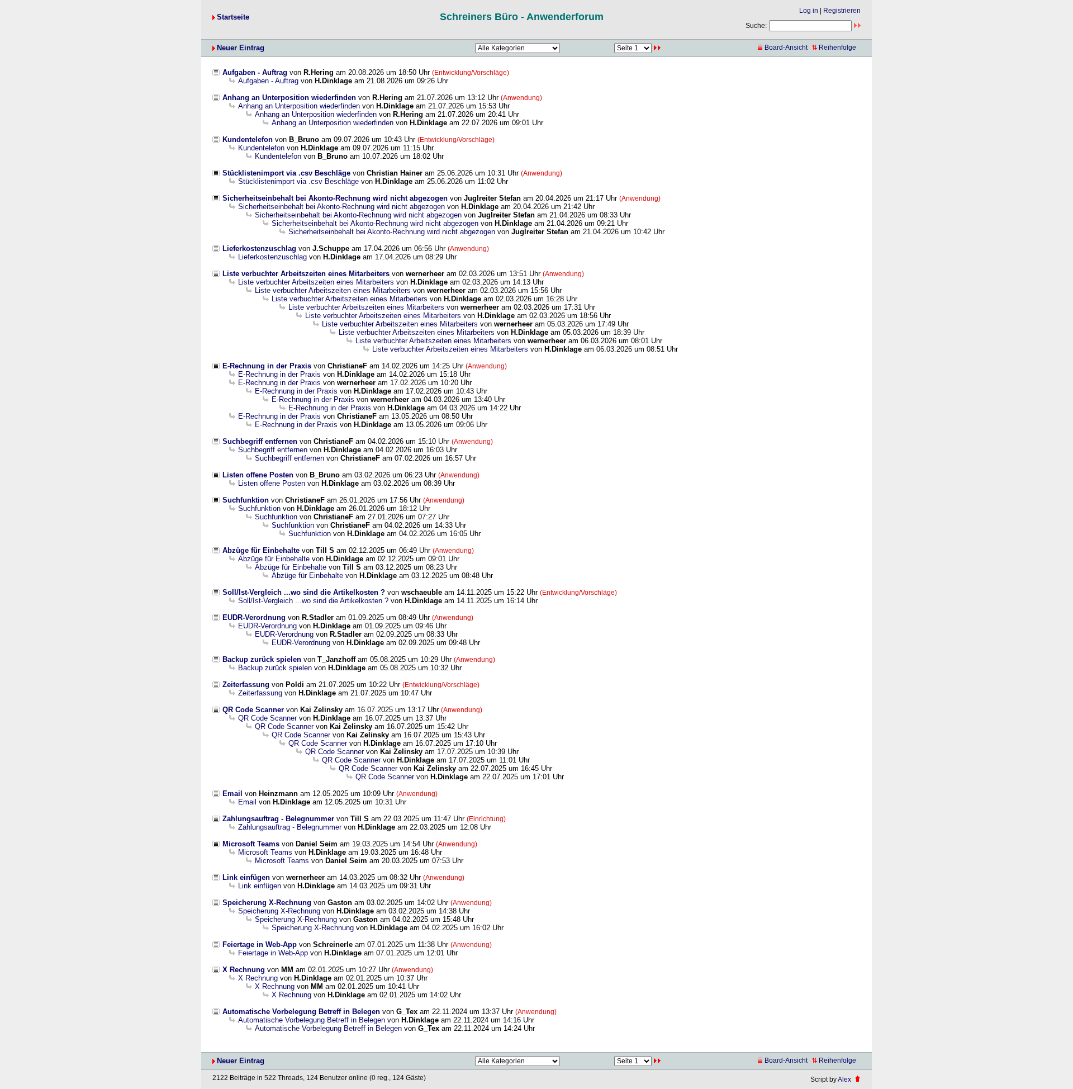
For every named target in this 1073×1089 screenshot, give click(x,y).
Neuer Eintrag (240, 48)
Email (232, 793)
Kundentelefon (247, 139)
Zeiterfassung (245, 684)
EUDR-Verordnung (254, 617)
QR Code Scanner (253, 710)
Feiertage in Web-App (259, 944)
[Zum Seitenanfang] (857, 1079)
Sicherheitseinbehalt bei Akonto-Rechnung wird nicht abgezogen (335, 198)
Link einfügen (246, 877)
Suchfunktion (245, 500)
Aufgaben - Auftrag (254, 72)
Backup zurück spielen (261, 659)
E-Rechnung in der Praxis (266, 366)
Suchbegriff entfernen (259, 441)
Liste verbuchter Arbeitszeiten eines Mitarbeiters (306, 273)
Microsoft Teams (250, 844)
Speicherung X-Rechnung (266, 902)
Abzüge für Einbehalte (261, 550)
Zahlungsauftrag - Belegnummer (278, 819)
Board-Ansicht (786, 47)
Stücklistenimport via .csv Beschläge (286, 173)
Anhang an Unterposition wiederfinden (289, 97)
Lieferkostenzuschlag (259, 248)
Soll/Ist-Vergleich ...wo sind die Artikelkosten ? (303, 592)
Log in (808, 11)
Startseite (233, 17)
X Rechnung (243, 969)
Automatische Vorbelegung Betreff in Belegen (301, 1011)
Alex (844, 1079)
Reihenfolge (837, 47)
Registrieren (842, 11)
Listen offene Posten (257, 475)
